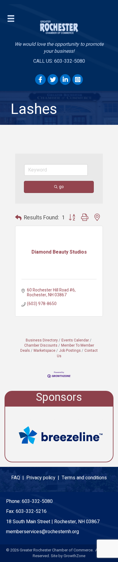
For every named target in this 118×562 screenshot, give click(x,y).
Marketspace (44, 350)
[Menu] (11, 18)
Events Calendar (75, 340)
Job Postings (70, 350)
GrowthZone (74, 556)
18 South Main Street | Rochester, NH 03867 (53, 521)
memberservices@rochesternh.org (42, 531)
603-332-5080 (37, 501)
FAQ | (18, 477)
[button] (18, 218)
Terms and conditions (84, 477)
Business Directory (42, 340)
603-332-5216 (31, 511)
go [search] (61, 187)
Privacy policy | (44, 477)
